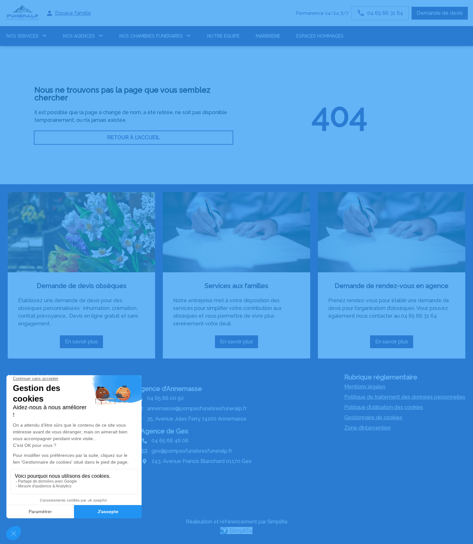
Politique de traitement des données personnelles (404, 397)
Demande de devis (440, 13)
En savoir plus (84, 343)
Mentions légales (364, 387)
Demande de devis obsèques (81, 286)
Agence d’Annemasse (169, 389)
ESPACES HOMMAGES (320, 36)
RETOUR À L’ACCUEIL (133, 137)
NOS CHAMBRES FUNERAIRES (151, 36)
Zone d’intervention (367, 428)
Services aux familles (236, 286)
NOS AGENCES (79, 36)
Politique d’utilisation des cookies (383, 407)
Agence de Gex (164, 431)
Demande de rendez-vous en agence (392, 286)
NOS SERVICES (22, 36)
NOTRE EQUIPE (223, 36)
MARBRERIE (268, 36)
